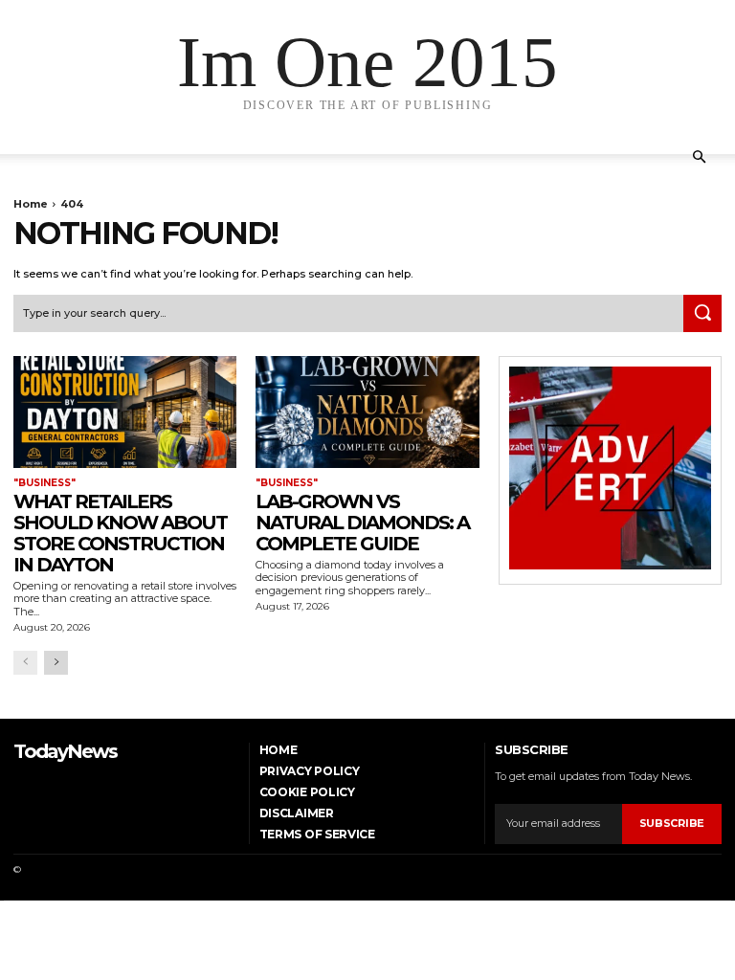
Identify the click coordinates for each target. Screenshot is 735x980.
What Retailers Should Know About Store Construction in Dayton (120, 533)
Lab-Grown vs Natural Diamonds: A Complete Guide (362, 522)
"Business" (44, 483)
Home (30, 204)
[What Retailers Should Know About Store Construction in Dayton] (124, 412)
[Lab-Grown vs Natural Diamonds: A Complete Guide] (367, 412)
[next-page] (56, 663)
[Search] (702, 314)
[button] (699, 157)
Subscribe (671, 823)
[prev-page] (25, 663)
